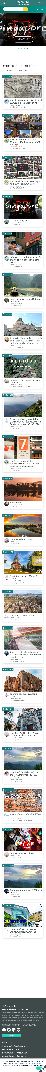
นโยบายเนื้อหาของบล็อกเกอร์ (13, 1056)
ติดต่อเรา (11, 1035)
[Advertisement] (23, 967)
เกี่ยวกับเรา (6, 1042)
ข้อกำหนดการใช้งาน (19, 1063)
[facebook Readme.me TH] (4, 1030)
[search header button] (25, 9)
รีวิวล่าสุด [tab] (10, 70)
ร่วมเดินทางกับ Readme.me (14, 1046)
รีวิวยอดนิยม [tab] (23, 70)
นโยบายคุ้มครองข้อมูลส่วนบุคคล (14, 1053)
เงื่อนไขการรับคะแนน (10, 1049)
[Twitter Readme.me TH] (9, 1030)
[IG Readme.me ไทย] (14, 1030)
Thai (41, 2)
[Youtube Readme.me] (18, 1030)
